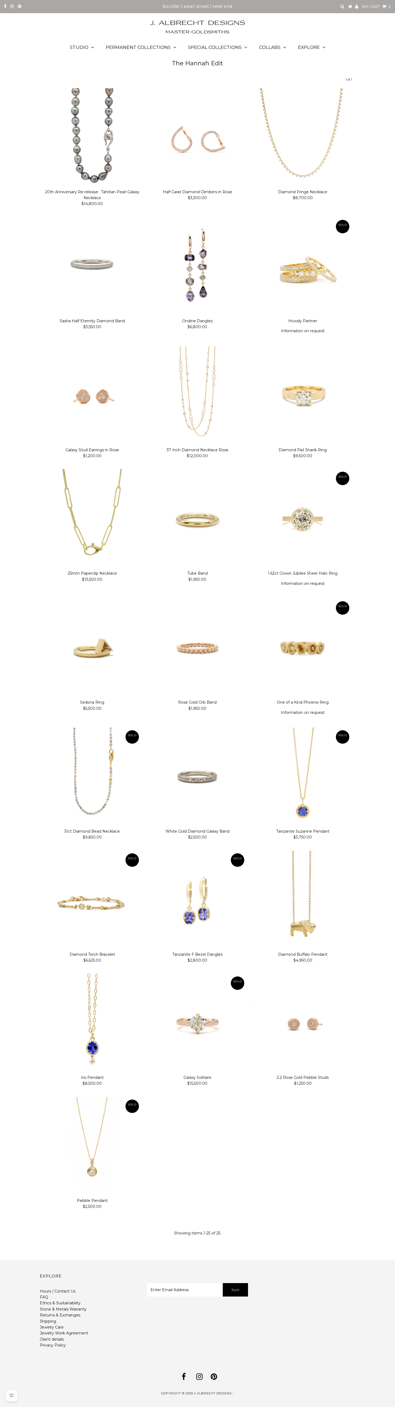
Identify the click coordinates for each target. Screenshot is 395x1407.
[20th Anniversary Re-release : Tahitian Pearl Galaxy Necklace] (92, 137)
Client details (52, 1339)
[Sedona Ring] (92, 648)
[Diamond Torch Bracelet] (92, 900)
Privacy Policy (53, 1345)
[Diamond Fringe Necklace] (302, 137)
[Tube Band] (197, 518)
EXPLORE (309, 47)
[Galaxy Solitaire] (197, 1023)
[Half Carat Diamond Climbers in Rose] (197, 137)
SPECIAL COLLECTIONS (215, 47)
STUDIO (79, 47)
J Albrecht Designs (213, 1393)
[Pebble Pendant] (92, 1146)
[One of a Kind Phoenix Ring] (302, 648)
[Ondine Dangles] (197, 266)
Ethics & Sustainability (60, 1303)
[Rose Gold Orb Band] (197, 648)
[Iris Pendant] (92, 1023)
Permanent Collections (138, 47)
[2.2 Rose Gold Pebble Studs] (302, 1023)
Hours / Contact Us (58, 1291)
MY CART (376, 6)
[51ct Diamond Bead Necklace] (92, 777)
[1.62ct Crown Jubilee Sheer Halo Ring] (302, 518)
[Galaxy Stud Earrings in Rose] (92, 395)
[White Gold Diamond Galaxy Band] (197, 777)
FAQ (44, 1297)
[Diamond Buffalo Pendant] (302, 900)
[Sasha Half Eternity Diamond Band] (92, 266)
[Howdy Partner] (302, 266)
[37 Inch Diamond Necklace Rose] (197, 395)
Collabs (270, 47)
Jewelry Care (52, 1327)
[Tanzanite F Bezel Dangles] (197, 900)
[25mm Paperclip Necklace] (92, 518)
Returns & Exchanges (60, 1315)
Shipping (48, 1321)
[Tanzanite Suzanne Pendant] (302, 777)
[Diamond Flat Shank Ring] (302, 395)
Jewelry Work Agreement (64, 1333)
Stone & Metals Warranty (63, 1309)
